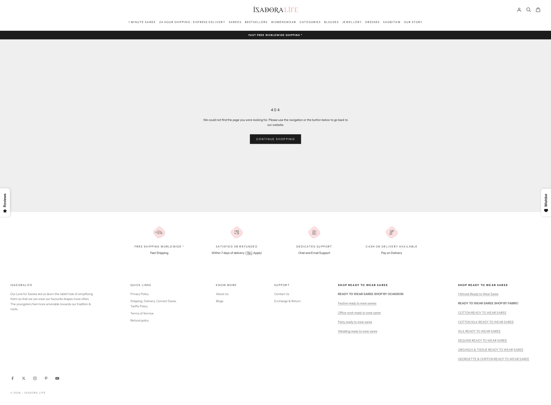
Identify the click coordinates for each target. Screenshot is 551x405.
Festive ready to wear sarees (357, 303)
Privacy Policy (139, 294)
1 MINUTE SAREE (142, 22)
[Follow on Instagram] (35, 378)
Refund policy (139, 320)
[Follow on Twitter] (24, 378)
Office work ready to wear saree (359, 313)
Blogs (219, 301)
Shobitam (391, 22)
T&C (249, 253)
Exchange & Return (287, 301)
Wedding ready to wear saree (357, 331)
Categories (310, 22)
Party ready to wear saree (355, 322)
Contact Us (281, 294)
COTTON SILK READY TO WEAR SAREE (486, 322)
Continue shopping (275, 139)
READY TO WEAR (477, 331)
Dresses (372, 22)
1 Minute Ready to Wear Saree (478, 294)
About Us (222, 294)
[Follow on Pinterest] (46, 378)
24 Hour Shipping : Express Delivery (192, 22)
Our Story (413, 22)
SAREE (496, 331)
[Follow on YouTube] (57, 378)
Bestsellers (256, 22)
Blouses (331, 22)
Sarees (235, 22)
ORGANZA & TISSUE (473, 350)
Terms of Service (141, 313)
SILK (461, 331)
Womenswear (283, 22)
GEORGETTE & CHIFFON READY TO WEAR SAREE (493, 359)
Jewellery (352, 22)
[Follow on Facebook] (12, 378)
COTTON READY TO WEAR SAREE (482, 313)
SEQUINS (465, 340)
